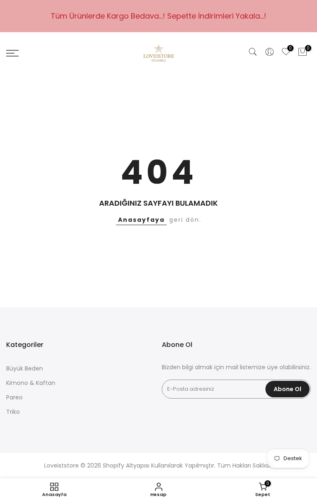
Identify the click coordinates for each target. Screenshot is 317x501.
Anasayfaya (141, 220)
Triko (13, 412)
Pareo (14, 397)
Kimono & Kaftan (30, 383)
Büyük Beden (24, 368)
